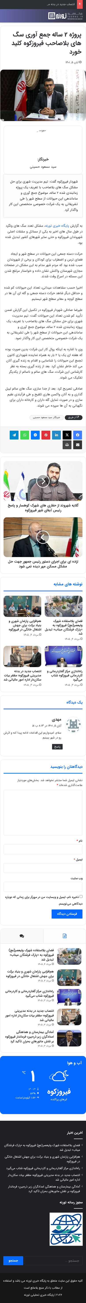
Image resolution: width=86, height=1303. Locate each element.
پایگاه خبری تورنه (57, 225)
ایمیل (78, 859)
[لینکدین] (56, 435)
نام (79, 841)
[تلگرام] (14, 435)
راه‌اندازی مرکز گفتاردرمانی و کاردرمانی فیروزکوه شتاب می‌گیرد (64, 675)
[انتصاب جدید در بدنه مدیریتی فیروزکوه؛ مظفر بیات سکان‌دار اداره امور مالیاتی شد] (22, 656)
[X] (67, 435)
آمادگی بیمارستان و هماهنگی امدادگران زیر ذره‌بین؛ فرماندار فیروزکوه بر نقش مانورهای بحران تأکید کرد (29, 1037)
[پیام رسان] (35, 435)
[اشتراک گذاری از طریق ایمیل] (77, 444)
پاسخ (57, 746)
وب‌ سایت (76, 878)
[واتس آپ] (24, 435)
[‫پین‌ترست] (45, 435)
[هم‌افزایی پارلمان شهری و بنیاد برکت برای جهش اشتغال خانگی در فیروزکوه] (22, 606)
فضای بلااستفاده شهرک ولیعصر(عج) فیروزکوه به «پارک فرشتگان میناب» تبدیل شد (63, 627)
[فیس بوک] (77, 435)
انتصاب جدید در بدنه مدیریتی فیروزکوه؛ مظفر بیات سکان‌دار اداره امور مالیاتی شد (22, 675)
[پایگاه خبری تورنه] (65, 15)
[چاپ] (67, 444)
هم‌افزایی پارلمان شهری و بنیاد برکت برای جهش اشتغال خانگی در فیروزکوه (25, 625)
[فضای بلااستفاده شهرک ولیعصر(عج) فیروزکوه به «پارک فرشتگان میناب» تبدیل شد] (63, 606)
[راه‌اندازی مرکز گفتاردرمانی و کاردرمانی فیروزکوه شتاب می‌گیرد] (63, 656)
